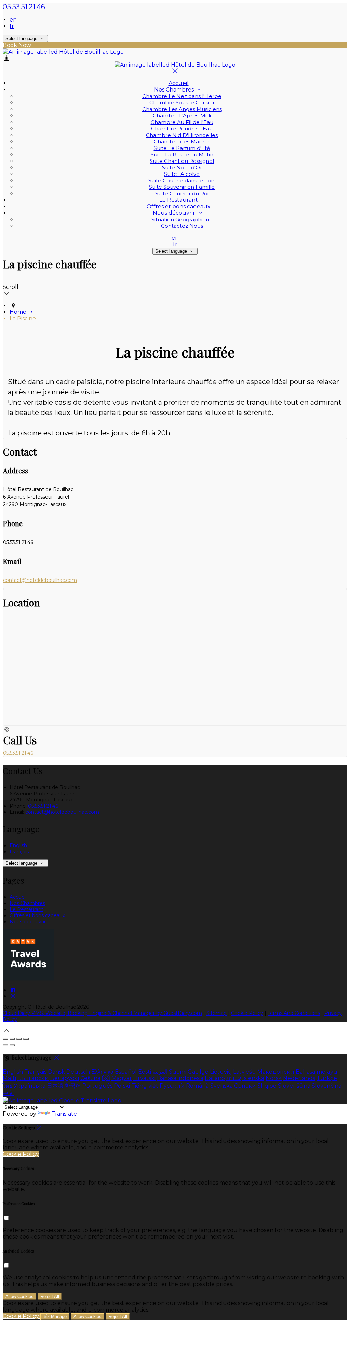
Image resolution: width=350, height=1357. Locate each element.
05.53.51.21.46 (24, 7)
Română (197, 1085)
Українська (29, 1085)
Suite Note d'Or (182, 167)
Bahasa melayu (316, 1071)
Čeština (90, 1078)
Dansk (56, 1071)
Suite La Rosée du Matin (182, 154)
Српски (245, 1085)
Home (19, 312)
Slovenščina (294, 1085)
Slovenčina (326, 1085)
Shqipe (267, 1085)
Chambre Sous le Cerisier (182, 102)
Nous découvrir (175, 213)
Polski (122, 1085)
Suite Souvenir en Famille (182, 187)
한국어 (73, 1085)
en (13, 19)
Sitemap (216, 1013)
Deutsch (78, 1071)
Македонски (275, 1071)
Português (97, 1085)
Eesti (144, 1071)
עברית (233, 1078)
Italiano (215, 1078)
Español (126, 1071)
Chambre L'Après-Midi (182, 115)
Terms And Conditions (294, 1013)
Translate (64, 1113)
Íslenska (253, 1078)
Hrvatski (144, 1078)
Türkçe (327, 1078)
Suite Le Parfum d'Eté (182, 148)
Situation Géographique (182, 219)
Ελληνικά (102, 1071)
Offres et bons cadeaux (179, 206)
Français (19, 852)
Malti (9, 1078)
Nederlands (299, 1078)
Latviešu (244, 1071)
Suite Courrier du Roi (181, 193)
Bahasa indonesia (180, 1078)
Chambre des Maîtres (182, 141)
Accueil (179, 83)
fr (12, 26)
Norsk (274, 1078)
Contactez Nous (182, 226)
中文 (8, 1093)
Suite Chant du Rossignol (182, 161)
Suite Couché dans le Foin (182, 180)
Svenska (221, 1085)
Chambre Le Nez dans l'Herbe (181, 96)
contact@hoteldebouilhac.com (40, 580)
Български (33, 1078)
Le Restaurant (178, 200)
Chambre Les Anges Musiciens (182, 109)
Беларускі (64, 1078)
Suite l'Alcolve (182, 174)
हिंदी (106, 1078)
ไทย (7, 1085)
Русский (172, 1085)
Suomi (177, 1071)
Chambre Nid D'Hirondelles (182, 135)
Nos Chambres (174, 89)
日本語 (55, 1085)
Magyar (121, 1078)
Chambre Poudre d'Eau (182, 128)
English (18, 845)
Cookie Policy (247, 1013)
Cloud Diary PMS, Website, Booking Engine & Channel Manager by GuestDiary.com (102, 1013)
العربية (159, 1071)
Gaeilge (198, 1071)
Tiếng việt (144, 1085)
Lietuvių (221, 1071)
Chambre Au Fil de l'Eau (182, 122)
